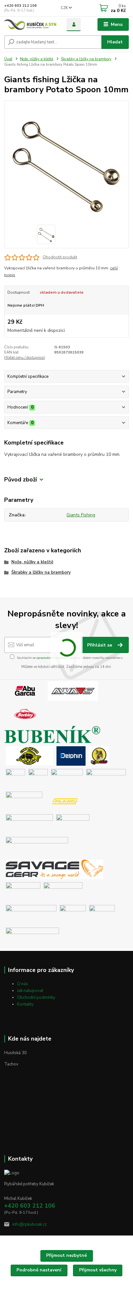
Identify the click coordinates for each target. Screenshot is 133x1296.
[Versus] (102, 914)
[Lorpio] (106, 778)
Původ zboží (20, 479)
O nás (22, 984)
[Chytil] (67, 778)
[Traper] (72, 914)
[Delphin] (71, 756)
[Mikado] (24, 801)
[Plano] (65, 801)
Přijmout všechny (98, 1270)
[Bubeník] (54, 735)
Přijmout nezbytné (66, 1255)
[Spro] (37, 846)
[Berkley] (25, 714)
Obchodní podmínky (36, 997)
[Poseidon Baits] (29, 824)
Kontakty (25, 1004)
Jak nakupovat (30, 991)
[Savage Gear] (54, 869)
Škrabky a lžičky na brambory (86, 59)
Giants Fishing (80, 515)
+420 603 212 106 (20, 5)
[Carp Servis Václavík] (29, 756)
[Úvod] (30, 24)
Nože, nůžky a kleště (36, 59)
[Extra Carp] (99, 756)
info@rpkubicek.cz (29, 1224)
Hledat (115, 42)
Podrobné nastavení (38, 1270)
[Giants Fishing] (38, 778)
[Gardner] (15, 778)
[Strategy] (23, 892)
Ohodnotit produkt (60, 257)
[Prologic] (73, 824)
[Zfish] (32, 937)
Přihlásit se (100, 645)
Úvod (8, 59)
